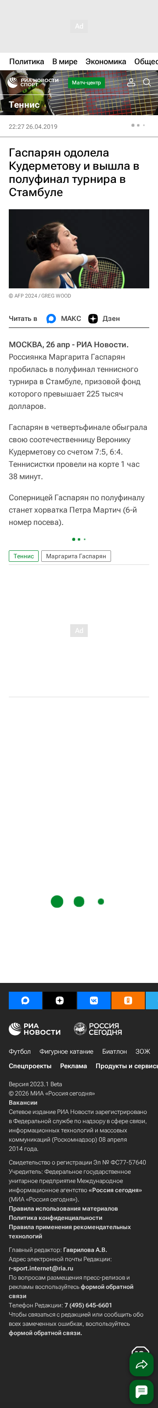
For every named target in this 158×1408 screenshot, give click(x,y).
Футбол (20, 1051)
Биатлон (114, 1051)
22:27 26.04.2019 (33, 126)
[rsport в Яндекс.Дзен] (59, 1000)
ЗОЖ (143, 1051)
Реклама (73, 1066)
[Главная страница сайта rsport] (52, 82)
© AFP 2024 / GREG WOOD (40, 296)
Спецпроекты (30, 1066)
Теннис (24, 556)
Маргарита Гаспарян (76, 556)
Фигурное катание (66, 1051)
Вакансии (23, 1102)
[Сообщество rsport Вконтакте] (94, 1000)
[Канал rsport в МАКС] (25, 1000)
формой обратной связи (44, 1332)
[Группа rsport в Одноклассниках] (128, 1000)
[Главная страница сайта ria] (10, 82)
